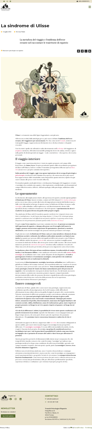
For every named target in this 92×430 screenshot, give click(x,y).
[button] (78, 51)
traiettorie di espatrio (38, 244)
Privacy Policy (5, 427)
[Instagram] (7, 1)
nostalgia (18, 206)
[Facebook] (4, 1)
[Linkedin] (10, 1)
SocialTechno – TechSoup (83, 427)
